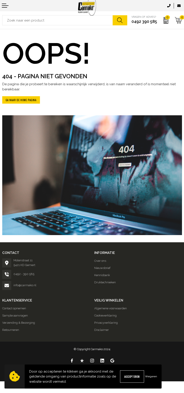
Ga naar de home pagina (21, 100)
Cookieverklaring (105, 315)
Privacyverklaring (106, 322)
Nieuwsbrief (102, 268)
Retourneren (10, 330)
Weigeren (151, 376)
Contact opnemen (14, 308)
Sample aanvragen (15, 315)
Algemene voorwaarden (110, 308)
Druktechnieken (105, 282)
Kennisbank (102, 275)
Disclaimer (101, 330)
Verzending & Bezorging (18, 322)
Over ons (100, 260)
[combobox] (57, 20)
